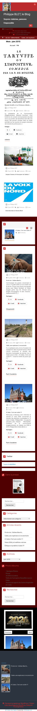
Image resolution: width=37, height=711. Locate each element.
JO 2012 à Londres (12, 575)
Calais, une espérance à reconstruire (16, 345)
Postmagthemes (18, 706)
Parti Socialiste (11, 374)
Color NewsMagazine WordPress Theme (17, 705)
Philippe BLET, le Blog (17, 14)
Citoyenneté (10, 309)
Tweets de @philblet (9, 464)
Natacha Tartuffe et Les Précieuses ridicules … (18, 105)
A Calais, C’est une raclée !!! (14, 412)
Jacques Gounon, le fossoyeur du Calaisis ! (17, 174)
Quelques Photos (12, 571)
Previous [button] (8, 632)
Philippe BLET (13, 108)
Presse (8, 573)
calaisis (7, 140)
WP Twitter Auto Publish (11, 710)
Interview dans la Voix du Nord (14, 210)
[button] (30, 25)
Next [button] (30, 632)
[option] (18, 236)
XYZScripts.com (28, 710)
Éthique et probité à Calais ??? (14, 545)
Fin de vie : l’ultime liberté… (13, 280)
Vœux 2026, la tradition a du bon (15, 542)
